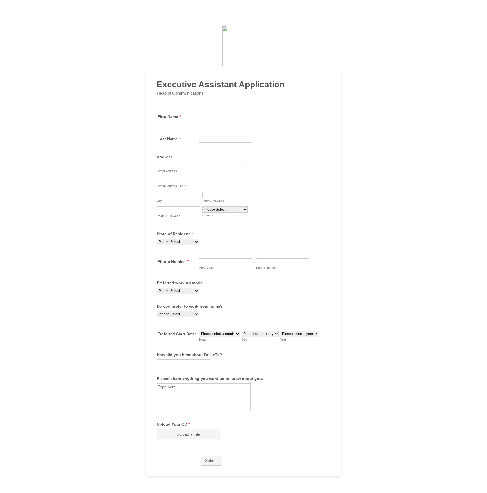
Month (203, 339)
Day (244, 339)
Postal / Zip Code (168, 215)
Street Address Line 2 (171, 186)
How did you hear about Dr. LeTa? (189, 354)
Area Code (206, 267)
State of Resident (175, 234)
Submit (211, 460)
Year (283, 339)
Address (165, 157)
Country (207, 215)
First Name (169, 116)
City (159, 201)
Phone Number (173, 261)
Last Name (169, 139)
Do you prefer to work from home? (190, 306)
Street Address (167, 171)
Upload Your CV (173, 424)
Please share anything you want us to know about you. (210, 378)
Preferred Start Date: (177, 334)
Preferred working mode (180, 283)
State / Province (213, 201)
